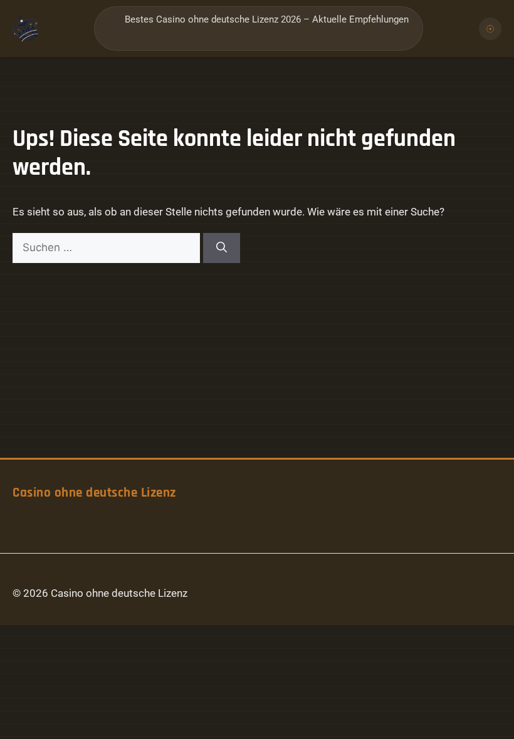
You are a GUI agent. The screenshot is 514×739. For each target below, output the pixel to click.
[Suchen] (221, 248)
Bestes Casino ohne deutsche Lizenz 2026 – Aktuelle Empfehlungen (267, 19)
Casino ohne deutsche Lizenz (94, 493)
